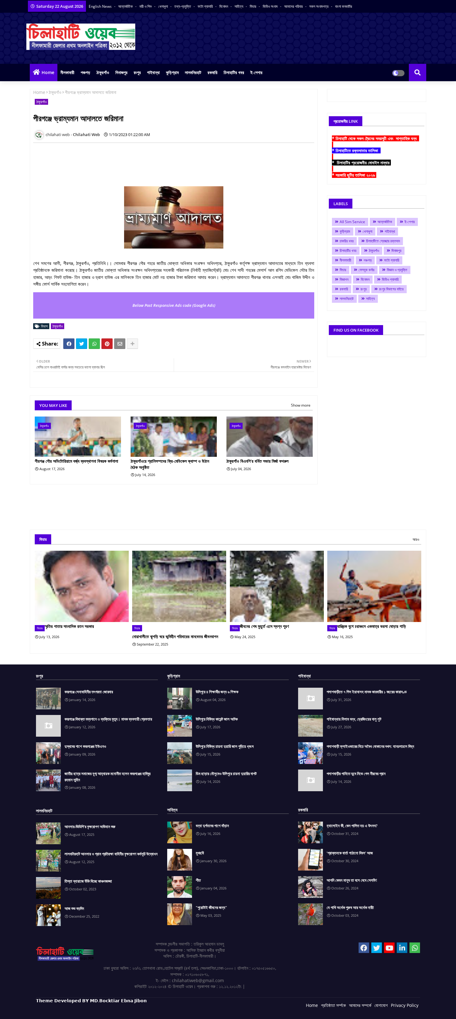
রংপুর (137, 72)
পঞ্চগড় (85, 72)
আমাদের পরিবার (294, 6)
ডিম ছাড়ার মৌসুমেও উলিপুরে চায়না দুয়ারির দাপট (226, 773)
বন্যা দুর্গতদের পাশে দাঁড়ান (212, 825)
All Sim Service (352, 221)
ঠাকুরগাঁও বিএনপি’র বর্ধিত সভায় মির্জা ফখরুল (257, 461)
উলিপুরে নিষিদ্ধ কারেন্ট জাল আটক (217, 719)
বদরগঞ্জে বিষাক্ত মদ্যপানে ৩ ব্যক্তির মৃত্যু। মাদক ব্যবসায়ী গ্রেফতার (108, 719)
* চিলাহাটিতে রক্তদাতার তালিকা (356, 150)
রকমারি (212, 72)
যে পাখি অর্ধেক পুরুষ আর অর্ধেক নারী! (350, 907)
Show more (301, 405)
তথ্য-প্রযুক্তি (183, 6)
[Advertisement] (146, 161)
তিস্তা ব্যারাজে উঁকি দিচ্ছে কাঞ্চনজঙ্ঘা (88, 881)
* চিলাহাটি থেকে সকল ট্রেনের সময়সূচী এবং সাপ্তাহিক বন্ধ (375, 138)
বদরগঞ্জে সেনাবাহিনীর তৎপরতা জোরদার (89, 692)
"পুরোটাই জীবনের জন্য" (211, 907)
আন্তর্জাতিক (126, 6)
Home (48, 72)
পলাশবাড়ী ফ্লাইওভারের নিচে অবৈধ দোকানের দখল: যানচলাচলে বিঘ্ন (370, 746)
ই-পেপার (256, 72)
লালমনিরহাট (193, 72)
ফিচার (253, 6)
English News (101, 6)
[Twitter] (81, 343)
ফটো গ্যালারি (206, 6)
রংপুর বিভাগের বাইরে (391, 289)
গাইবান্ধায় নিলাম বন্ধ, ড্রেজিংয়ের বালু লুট (354, 719)
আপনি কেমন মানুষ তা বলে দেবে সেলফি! (352, 880)
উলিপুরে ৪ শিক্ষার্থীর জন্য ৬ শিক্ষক (217, 692)
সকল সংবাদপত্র (319, 6)
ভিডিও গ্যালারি (390, 279)
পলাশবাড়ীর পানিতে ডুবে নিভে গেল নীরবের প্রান (356, 773)
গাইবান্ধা (153, 72)
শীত (198, 880)
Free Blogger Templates (160, 1009)
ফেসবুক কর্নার (366, 269)
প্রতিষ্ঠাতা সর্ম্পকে (333, 1005)
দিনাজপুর (121, 72)
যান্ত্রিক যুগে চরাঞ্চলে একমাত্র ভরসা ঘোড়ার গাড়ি (371, 626)
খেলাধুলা (163, 6)
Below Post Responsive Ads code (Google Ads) (173, 305)
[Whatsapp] (94, 343)
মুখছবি (200, 853)
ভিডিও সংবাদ (271, 6)
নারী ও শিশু (146, 6)
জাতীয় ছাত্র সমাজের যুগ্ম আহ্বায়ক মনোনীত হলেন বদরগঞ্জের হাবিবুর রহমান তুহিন (107, 777)
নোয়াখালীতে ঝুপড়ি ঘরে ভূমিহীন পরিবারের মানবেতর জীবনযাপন (175, 636)
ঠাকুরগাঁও (102, 72)
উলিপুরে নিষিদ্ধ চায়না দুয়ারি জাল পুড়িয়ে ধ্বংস (225, 746)
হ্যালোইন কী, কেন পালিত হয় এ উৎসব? (352, 825)
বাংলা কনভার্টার (343, 6)
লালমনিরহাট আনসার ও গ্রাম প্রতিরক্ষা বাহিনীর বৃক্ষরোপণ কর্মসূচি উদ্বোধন (111, 854)
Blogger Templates (80, 1009)
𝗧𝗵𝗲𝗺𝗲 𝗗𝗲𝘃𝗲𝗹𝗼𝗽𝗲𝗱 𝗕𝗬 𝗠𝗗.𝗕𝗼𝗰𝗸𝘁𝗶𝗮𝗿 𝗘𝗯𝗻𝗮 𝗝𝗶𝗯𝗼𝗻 (91, 1001)
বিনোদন (224, 6)
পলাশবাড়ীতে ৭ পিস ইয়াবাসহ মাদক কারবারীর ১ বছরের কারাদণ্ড (367, 692)
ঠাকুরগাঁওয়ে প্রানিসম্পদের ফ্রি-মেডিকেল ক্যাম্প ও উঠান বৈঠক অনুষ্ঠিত (170, 464)
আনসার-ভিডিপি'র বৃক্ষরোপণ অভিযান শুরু (90, 826)
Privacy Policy (404, 1005)
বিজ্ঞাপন (344, 279)
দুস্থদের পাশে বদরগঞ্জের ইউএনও (85, 746)
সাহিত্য (239, 6)
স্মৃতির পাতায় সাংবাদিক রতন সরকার (69, 626)
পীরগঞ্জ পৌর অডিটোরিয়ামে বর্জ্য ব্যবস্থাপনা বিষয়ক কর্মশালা (76, 461)
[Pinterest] (107, 343)
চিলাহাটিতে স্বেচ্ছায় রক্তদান (383, 241)
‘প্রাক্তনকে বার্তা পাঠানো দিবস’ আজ (350, 853)
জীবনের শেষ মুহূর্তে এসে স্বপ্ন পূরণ (264, 626)
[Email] (119, 343)
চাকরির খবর (347, 241)
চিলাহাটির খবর (234, 72)
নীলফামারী (67, 72)
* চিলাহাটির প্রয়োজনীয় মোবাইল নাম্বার (361, 162)
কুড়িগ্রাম (172, 72)
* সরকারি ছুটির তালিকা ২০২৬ (354, 175)
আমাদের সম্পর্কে (360, 1005)
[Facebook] (68, 343)
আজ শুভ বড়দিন (74, 908)
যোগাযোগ (381, 1005)
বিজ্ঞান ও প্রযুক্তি (397, 269)
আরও (416, 539)
